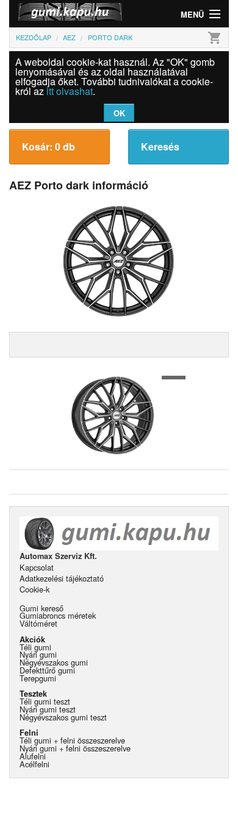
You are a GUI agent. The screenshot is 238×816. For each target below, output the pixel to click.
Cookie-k (34, 589)
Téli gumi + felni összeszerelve (72, 740)
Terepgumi (38, 678)
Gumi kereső (41, 608)
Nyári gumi (38, 654)
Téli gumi (35, 647)
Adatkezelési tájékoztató (62, 578)
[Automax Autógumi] (64, 13)
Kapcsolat (37, 567)
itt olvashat (69, 91)
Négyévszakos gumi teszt (63, 717)
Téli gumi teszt (45, 701)
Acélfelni (34, 764)
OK (119, 113)
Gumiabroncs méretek (58, 615)
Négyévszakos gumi (54, 662)
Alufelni (33, 756)
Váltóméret (38, 623)
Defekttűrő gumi (47, 670)
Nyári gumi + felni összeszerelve (75, 748)
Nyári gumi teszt (48, 709)
